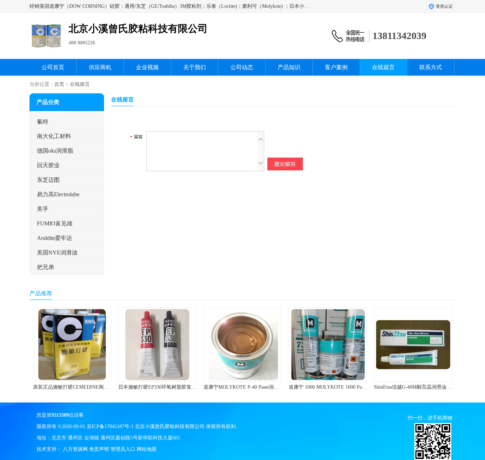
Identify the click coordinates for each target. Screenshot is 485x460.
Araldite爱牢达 (54, 238)
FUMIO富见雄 (54, 223)
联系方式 (430, 67)
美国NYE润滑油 (57, 253)
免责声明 (99, 449)
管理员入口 (122, 449)
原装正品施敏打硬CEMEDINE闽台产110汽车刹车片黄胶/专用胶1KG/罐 (110, 387)
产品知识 (289, 67)
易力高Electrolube (58, 194)
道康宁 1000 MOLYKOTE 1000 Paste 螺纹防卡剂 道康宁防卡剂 (357, 387)
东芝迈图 (48, 180)
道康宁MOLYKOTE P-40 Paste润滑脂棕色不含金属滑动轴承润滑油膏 (278, 387)
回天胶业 (48, 165)
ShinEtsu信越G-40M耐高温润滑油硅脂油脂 (420, 387)
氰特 (42, 122)
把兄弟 (45, 267)
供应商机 (100, 67)
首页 (59, 84)
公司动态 (241, 67)
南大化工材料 (54, 136)
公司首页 (53, 67)
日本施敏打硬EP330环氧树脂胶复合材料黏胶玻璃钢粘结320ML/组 (190, 387)
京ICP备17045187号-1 (110, 426)
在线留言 (383, 67)
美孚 (42, 209)
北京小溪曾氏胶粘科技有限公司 (170, 426)
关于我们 (194, 67)
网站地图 (147, 449)
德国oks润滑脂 (55, 151)
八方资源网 (75, 449)
